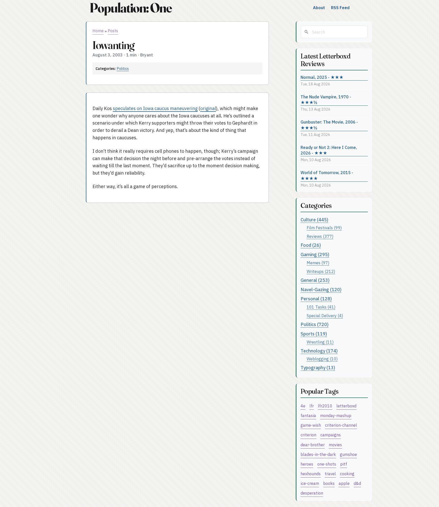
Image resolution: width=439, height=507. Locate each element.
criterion (308, 434)
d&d (357, 483)
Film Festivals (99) (324, 227)
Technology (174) (319, 351)
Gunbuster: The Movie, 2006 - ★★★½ (329, 124)
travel (330, 473)
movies (335, 444)
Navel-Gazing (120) (321, 290)
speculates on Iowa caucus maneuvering (155, 108)
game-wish (311, 425)
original (208, 108)
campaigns (330, 434)
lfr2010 (325, 405)
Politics (123, 68)
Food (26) (311, 245)
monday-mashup (335, 415)
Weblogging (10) (322, 358)
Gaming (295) (315, 254)
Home (98, 30)
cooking (347, 473)
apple (344, 483)
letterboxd (346, 405)
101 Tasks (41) (321, 307)
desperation (312, 493)
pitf (343, 464)
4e (303, 405)
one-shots (326, 464)
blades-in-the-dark (318, 454)
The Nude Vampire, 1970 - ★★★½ (326, 99)
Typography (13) (318, 368)
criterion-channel (341, 425)
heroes (307, 464)
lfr (311, 405)
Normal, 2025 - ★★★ (322, 77)
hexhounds (311, 473)
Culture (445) (314, 220)
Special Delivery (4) (325, 315)
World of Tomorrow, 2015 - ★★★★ (327, 175)
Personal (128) (316, 299)
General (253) (315, 280)
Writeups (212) (321, 271)
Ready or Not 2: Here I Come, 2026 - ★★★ (329, 150)
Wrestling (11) (320, 342)
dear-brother (313, 444)
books (329, 483)
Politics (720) (314, 324)
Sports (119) (314, 334)
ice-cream (310, 483)
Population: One (130, 8)
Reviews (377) (320, 236)
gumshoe (348, 454)
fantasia (308, 415)
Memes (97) (318, 262)
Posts (113, 30)
